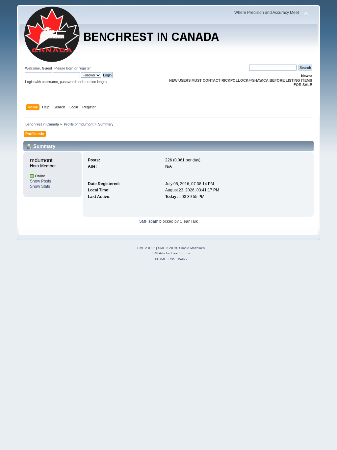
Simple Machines (192, 248)
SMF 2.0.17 (146, 248)
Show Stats (40, 186)
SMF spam (148, 221)
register (85, 68)
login (69, 68)
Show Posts (40, 181)
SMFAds (158, 253)
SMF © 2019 (167, 248)
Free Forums (180, 253)
